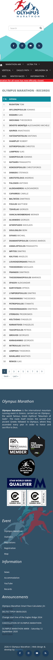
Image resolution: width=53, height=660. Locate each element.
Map (6, 553)
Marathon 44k (12, 65)
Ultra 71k (31, 65)
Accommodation (12, 577)
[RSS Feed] (39, 46)
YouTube (8, 583)
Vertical (5, 71)
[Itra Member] (18, 445)
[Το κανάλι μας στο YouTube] (31, 46)
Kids (4, 76)
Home (1, 65)
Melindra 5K (40, 71)
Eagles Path (22, 71)
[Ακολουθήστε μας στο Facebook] (14, 46)
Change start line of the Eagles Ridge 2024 (22, 617)
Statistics (8, 536)
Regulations (9, 542)
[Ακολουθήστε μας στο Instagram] (22, 46)
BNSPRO (19, 649)
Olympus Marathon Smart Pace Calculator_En (23, 606)
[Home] (26, 10)
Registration (10, 548)
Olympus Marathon (13, 531)
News (6, 572)
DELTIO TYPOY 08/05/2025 (14, 611)
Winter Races (16, 77)
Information (36, 77)
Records (8, 589)
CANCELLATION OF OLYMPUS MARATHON (21, 623)
